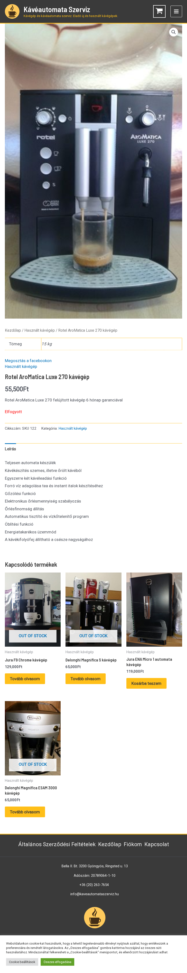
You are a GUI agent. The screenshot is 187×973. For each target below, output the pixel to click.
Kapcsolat (156, 844)
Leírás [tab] (10, 448)
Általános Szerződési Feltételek (57, 844)
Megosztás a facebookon (28, 360)
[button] (173, 32)
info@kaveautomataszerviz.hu (94, 894)
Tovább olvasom (25, 678)
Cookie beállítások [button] (22, 962)
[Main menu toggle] (176, 11)
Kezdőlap (13, 330)
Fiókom (133, 844)
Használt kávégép (39, 330)
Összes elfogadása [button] (57, 962)
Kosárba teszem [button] (146, 683)
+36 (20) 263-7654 (94, 885)
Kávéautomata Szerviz (57, 9)
